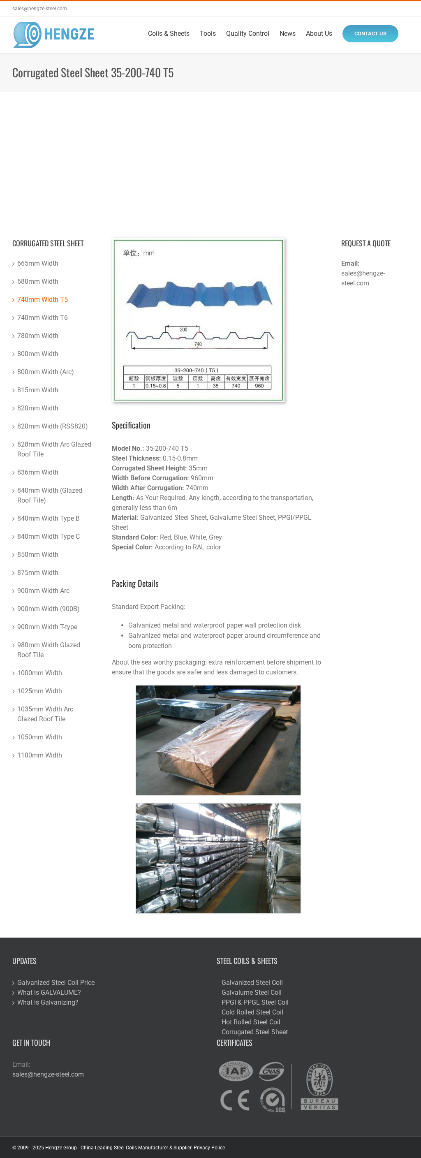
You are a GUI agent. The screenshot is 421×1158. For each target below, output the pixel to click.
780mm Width (37, 336)
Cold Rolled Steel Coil (252, 1012)
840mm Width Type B (48, 518)
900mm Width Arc (43, 591)
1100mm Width (39, 755)
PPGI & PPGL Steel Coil (255, 1002)
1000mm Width (39, 673)
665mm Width (37, 263)
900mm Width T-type (47, 627)
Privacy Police (209, 1148)
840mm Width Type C (48, 536)
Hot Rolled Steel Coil (251, 1022)
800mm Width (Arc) (45, 372)
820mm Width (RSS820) (52, 426)
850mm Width (37, 554)
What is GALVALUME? (49, 992)
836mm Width (37, 472)
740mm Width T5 (42, 299)
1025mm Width (39, 691)
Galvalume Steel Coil (252, 992)
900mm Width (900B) (48, 609)
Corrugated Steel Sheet (255, 1032)
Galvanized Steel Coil (252, 983)
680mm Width (37, 281)
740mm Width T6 (42, 318)
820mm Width (37, 408)
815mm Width (37, 390)
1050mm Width (39, 737)
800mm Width (37, 354)
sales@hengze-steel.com (39, 9)
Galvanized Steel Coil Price (56, 983)
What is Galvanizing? (48, 1002)
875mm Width (37, 573)
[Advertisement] (210, 153)
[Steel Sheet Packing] (218, 688)
